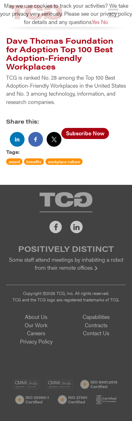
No (104, 22)
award (14, 162)
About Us (36, 316)
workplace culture (64, 162)
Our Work (36, 325)
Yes (95, 22)
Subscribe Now (85, 133)
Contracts (96, 325)
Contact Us (96, 333)
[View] (66, 272)
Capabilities (96, 316)
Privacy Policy (36, 341)
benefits (33, 162)
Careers (36, 333)
